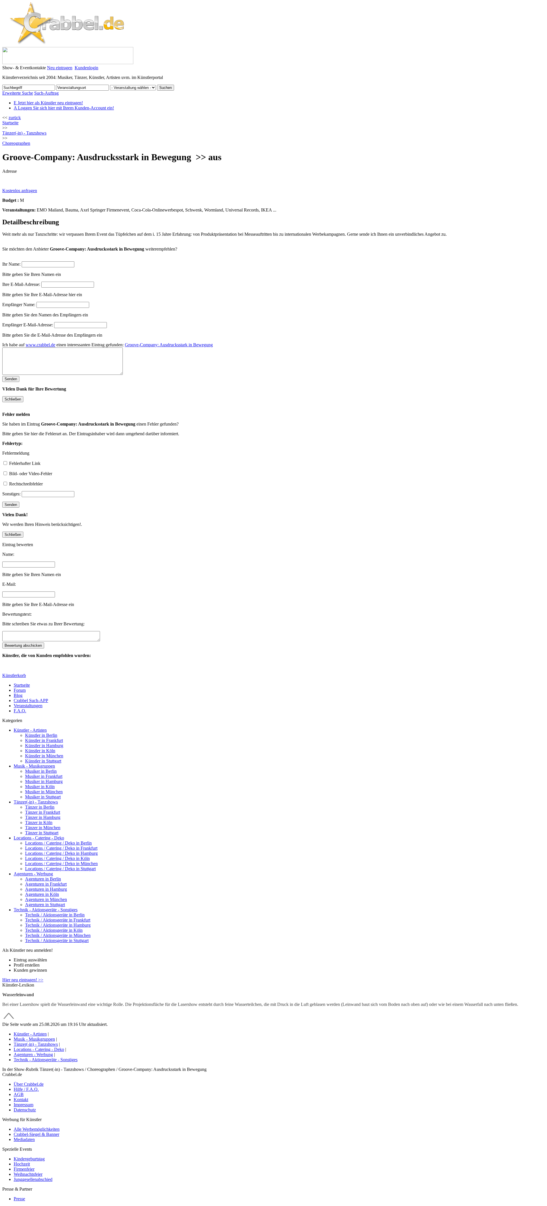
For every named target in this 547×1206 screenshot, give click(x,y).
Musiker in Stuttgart (43, 796)
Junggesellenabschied (33, 1179)
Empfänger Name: (18, 304)
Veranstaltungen (28, 705)
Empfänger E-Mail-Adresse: (27, 324)
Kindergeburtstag (29, 1158)
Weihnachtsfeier (28, 1174)
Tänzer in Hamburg (42, 817)
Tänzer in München (42, 827)
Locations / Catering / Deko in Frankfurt (61, 848)
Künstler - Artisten (30, 730)
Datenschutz (25, 1109)
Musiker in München (44, 791)
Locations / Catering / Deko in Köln (57, 858)
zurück (15, 117)
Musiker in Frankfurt (43, 776)
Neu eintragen (59, 67)
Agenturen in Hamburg (46, 889)
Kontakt (21, 1099)
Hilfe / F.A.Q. (26, 1089)
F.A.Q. (20, 710)
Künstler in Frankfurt (44, 740)
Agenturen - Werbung (33, 873)
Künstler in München (44, 755)
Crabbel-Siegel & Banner (36, 1134)
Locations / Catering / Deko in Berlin (58, 843)
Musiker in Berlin (41, 771)
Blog (18, 695)
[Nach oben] (8, 1019)
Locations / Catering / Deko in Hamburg (61, 853)
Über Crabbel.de (29, 1084)
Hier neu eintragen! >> (22, 979)
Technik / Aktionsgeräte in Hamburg (58, 925)
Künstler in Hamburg (44, 745)
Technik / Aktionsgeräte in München (58, 935)
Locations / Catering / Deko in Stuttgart (60, 868)
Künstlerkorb (14, 675)
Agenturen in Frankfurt (46, 884)
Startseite (10, 122)
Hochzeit (22, 1164)
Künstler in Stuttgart (43, 760)
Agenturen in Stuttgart (45, 904)
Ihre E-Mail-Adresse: (21, 284)
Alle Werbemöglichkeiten (37, 1129)
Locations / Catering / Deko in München (61, 863)
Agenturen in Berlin (43, 878)
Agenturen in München (46, 899)
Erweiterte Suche (17, 93)
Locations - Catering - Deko (39, 837)
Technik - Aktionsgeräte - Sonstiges (45, 909)
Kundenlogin (86, 67)
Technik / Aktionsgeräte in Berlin (55, 914)
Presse (19, 1198)
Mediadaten (24, 1139)
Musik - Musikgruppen (34, 766)
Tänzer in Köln (38, 822)
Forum (20, 690)
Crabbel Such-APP (31, 700)
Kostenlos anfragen (19, 190)
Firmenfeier (24, 1169)
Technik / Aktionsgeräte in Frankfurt (57, 920)
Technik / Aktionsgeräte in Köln (54, 930)
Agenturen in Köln (42, 894)
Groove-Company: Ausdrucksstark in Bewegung (169, 344)
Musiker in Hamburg (44, 781)
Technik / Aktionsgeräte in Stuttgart (57, 940)
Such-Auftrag (46, 93)
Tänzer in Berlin (39, 807)
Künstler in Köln (40, 750)
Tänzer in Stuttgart (41, 832)
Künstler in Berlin (41, 735)
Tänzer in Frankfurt (42, 812)
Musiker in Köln (40, 786)
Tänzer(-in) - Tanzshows (36, 802)
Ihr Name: (11, 264)
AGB (19, 1094)
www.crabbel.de (40, 344)
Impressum (23, 1104)
